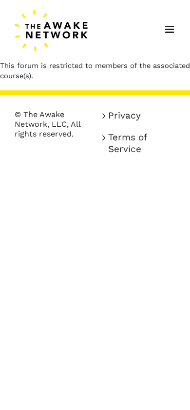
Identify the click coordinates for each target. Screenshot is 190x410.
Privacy (124, 115)
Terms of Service (127, 143)
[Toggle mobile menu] (170, 29)
